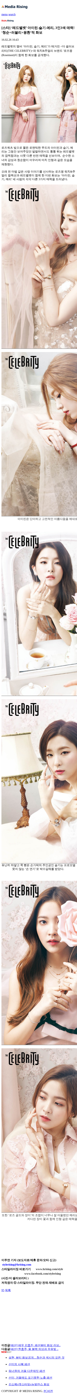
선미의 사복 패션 (19, 1364)
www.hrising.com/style (49, 1269)
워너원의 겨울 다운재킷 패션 (27, 1370)
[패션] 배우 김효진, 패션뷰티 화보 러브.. (35, 1345)
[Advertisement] (30, 1300)
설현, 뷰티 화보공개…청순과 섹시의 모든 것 (36, 1357)
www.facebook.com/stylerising (42, 1273)
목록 (8, 1290)
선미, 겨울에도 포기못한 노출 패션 (30, 1377)
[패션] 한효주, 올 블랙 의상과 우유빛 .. (34, 1349)
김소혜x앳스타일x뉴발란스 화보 (29, 1384)
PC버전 (48, 1391)
